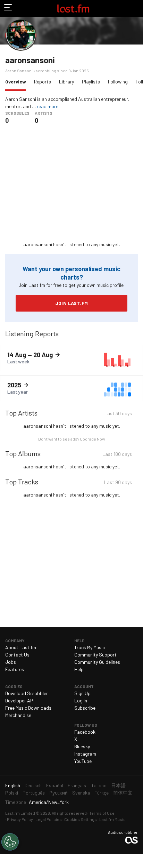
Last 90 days (118, 483)
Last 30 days (118, 414)
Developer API (19, 700)
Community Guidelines (97, 662)
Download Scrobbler (26, 693)
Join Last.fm (71, 303)
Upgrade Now (92, 438)
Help (79, 669)
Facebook (84, 732)
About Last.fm (20, 647)
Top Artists (21, 413)
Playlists (91, 81)
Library (66, 81)
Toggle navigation (8, 8)
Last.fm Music (112, 819)
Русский (58, 793)
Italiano (99, 785)
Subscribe (84, 708)
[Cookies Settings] (10, 842)
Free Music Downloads (28, 708)
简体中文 (123, 793)
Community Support (95, 655)
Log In (80, 700)
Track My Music (89, 647)
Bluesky (82, 746)
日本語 (118, 785)
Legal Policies (48, 819)
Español (54, 785)
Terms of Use (102, 813)
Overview (17, 81)
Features (14, 669)
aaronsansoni (30, 60)
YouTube (83, 761)
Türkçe (102, 793)
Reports (42, 81)
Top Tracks (21, 481)
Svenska (81, 793)
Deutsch (33, 785)
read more (47, 106)
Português (34, 793)
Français (77, 785)
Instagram (85, 754)
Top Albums (23, 453)
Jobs (10, 662)
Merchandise (18, 715)
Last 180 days (117, 455)
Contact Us (17, 655)
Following (118, 81)
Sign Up (82, 693)
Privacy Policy (20, 819)
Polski (11, 793)
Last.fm (73, 8)
